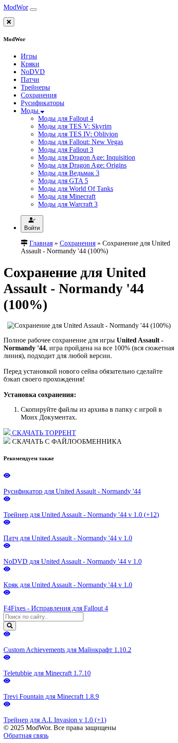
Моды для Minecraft (66, 196)
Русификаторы (42, 103)
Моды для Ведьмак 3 (68, 173)
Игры (29, 56)
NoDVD (33, 71)
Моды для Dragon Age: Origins (82, 165)
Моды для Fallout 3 (65, 149)
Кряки (30, 64)
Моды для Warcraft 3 (68, 204)
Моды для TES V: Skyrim (74, 126)
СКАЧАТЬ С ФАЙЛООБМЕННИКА (66, 441)
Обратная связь (25, 735)
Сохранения (39, 95)
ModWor (15, 7)
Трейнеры (35, 87)
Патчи (30, 79)
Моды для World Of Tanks (75, 188)
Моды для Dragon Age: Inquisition (86, 157)
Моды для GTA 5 (63, 180)
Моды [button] (30, 110)
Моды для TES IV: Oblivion (78, 134)
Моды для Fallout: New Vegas (80, 141)
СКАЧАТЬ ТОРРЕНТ (43, 432)
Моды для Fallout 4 (65, 118)
